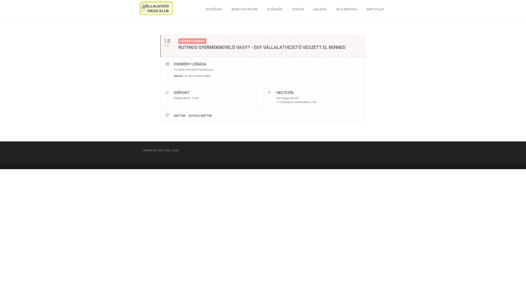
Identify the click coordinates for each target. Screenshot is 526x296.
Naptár (179, 115)
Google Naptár (200, 115)
